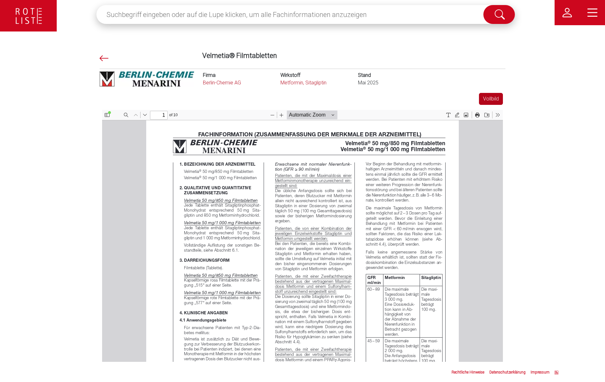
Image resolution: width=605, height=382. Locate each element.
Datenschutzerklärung (507, 372)
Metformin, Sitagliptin (303, 83)
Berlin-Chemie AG (222, 83)
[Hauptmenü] (592, 12)
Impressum (540, 372)
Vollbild (491, 99)
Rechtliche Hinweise (468, 372)
